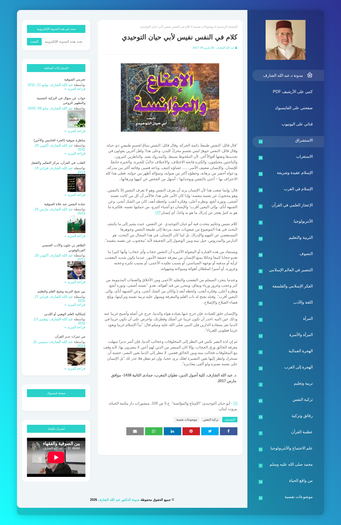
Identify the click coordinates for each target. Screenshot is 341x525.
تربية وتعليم (286, 383)
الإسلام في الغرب (286, 189)
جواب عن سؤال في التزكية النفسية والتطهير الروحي (61, 100)
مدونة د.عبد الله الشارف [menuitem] (283, 75)
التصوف (286, 254)
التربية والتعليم (286, 237)
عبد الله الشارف (225, 47)
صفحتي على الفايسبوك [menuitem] (294, 108)
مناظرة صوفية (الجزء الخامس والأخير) (59, 140)
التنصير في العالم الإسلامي (286, 270)
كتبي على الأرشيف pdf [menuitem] (293, 91)
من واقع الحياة (286, 480)
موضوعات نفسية (286, 497)
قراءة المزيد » (74, 89)
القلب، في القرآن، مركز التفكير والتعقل (58, 163)
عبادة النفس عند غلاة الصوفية (64, 204)
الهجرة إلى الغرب (286, 367)
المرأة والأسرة (286, 335)
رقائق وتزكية (286, 416)
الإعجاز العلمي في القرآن (286, 205)
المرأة (286, 318)
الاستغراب (286, 156)
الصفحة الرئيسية (227, 26)
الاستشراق (286, 140)
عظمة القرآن (286, 432)
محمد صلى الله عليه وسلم (286, 464)
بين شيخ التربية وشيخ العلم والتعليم (61, 291)
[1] (158, 212)
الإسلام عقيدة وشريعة (286, 173)
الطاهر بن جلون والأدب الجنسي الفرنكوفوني (63, 247)
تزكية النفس (286, 399)
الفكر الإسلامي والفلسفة (286, 286)
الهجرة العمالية (286, 351)
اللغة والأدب (286, 302)
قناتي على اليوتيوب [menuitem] (297, 124)
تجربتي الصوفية (74, 79)
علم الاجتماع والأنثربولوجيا (286, 448)
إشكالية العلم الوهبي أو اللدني (64, 314)
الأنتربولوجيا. (286, 221)
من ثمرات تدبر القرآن (70, 336)
